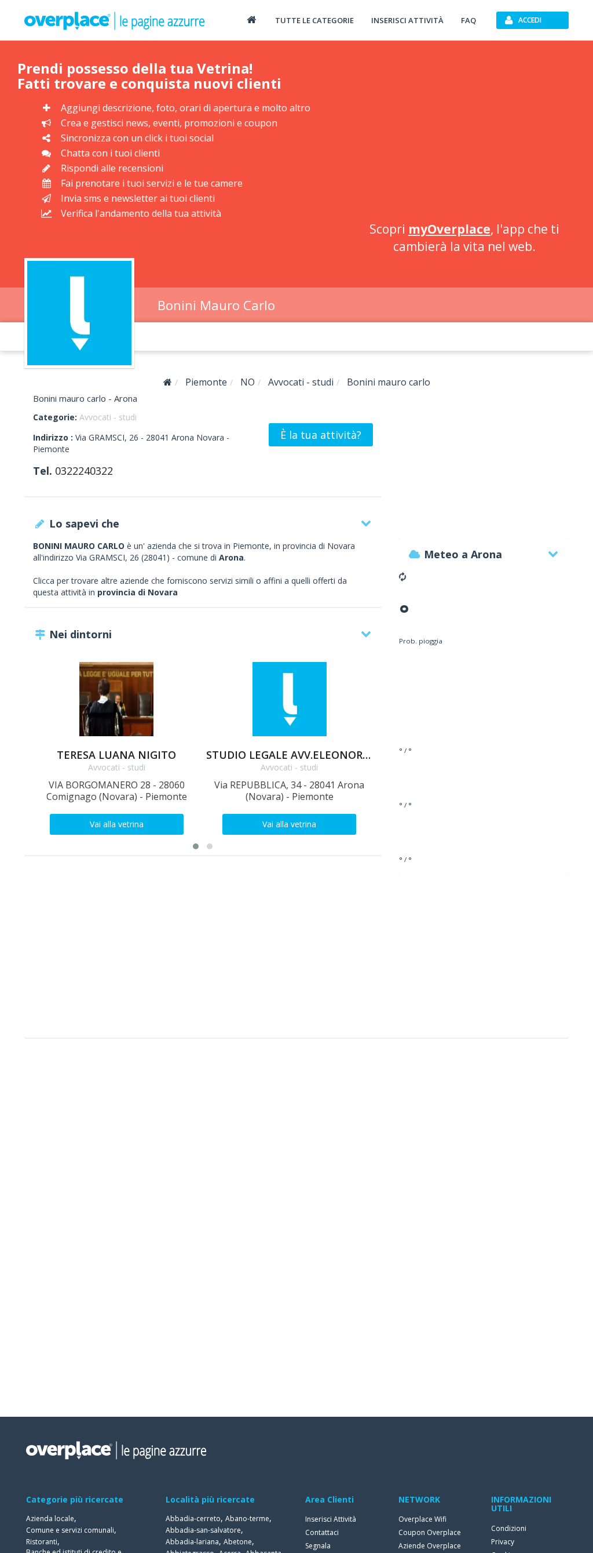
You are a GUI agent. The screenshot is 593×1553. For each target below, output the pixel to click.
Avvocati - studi (108, 417)
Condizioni (508, 1528)
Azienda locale (50, 1518)
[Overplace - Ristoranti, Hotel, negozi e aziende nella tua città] (114, 20)
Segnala (318, 1546)
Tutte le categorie (314, 20)
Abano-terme (247, 1518)
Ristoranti (41, 1542)
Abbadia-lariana (192, 1542)
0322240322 (84, 471)
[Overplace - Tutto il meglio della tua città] (251, 19)
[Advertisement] (464, 133)
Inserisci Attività (330, 1519)
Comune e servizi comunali (70, 1530)
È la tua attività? (320, 435)
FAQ (468, 20)
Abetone (238, 1542)
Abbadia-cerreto (193, 1518)
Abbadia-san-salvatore (203, 1530)
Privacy (502, 1542)
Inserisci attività (407, 20)
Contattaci (322, 1532)
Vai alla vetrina (117, 824)
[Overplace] (167, 382)
